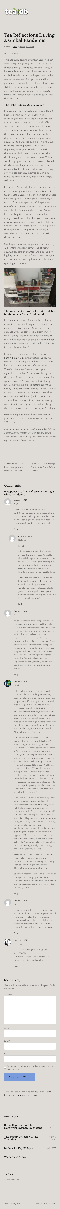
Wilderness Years (14, 1156)
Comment (8, 994)
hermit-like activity (14, 357)
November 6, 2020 (21, 940)
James (15, 46)
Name (7, 1028)
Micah (16, 614)
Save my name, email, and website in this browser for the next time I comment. (30, 1067)
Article (22, 46)
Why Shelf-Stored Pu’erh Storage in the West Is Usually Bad (13, 467)
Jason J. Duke (18, 685)
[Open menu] (54, 11)
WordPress (52, 1203)
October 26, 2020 (20, 681)
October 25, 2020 (20, 499)
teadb (8, 1173)
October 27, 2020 (20, 900)
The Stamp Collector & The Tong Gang (21, 1138)
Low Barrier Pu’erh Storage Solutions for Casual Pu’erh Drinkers (43, 467)
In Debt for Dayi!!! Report (19, 1148)
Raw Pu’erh (30, 46)
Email (7, 1040)
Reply (16, 529)
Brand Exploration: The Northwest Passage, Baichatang (23, 1126)
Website (7, 1053)
